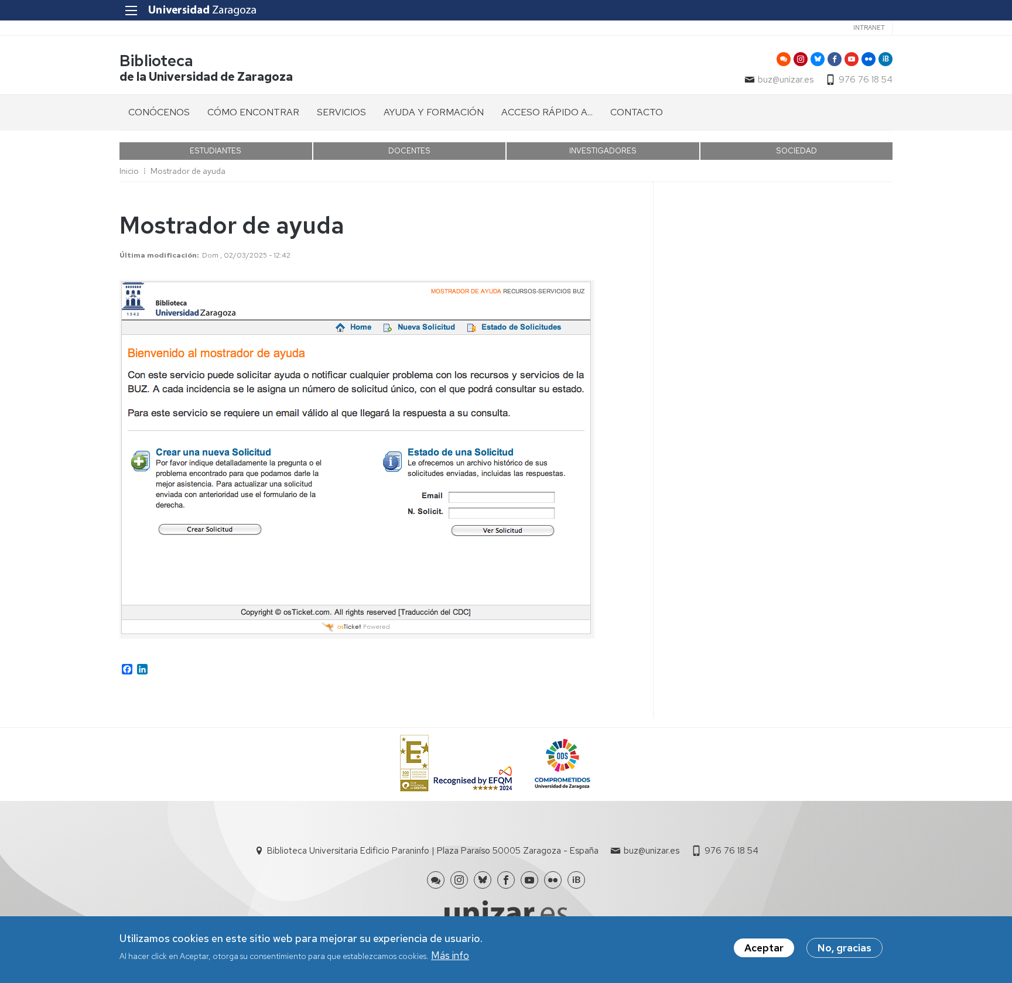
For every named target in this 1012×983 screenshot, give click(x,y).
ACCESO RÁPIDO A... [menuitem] (547, 112)
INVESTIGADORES (603, 151)
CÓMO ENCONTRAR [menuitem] (253, 112)
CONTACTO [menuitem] (636, 112)
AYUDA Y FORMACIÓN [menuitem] (434, 112)
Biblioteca (156, 60)
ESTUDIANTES (215, 151)
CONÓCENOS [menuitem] (159, 112)
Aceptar (764, 947)
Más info (450, 955)
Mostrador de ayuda (188, 171)
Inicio (129, 171)
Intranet (869, 27)
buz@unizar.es (785, 79)
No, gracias (844, 947)
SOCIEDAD (796, 151)
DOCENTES (409, 151)
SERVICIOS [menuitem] (341, 112)
